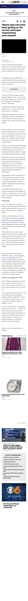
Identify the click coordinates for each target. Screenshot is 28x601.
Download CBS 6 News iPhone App (12, 467)
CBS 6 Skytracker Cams (11, 464)
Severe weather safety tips (12, 459)
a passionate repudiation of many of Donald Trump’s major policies (13, 220)
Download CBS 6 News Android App (13, 473)
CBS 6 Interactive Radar (11, 457)
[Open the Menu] (2, 2)
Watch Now (23, 2)
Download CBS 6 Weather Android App (11, 477)
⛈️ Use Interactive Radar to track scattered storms (14, 13)
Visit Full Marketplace (21, 335)
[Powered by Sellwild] (24, 423)
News (4, 21)
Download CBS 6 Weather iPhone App (13, 470)
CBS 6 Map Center (10, 462)
